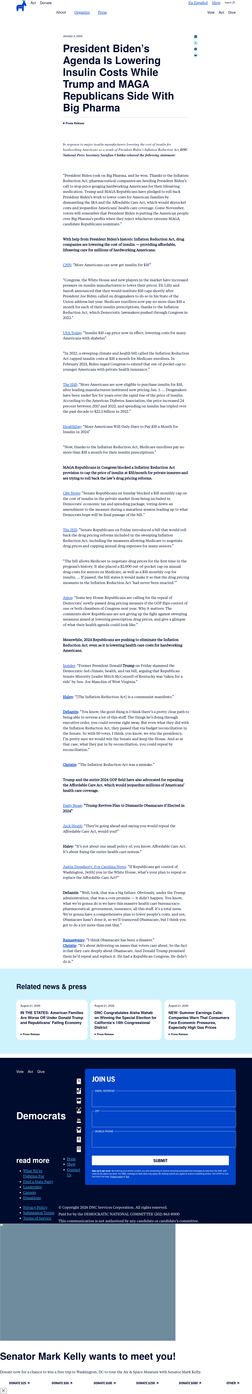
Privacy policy (116, 1176)
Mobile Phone (104, 1131)
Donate (46, 2)
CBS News (71, 493)
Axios (67, 597)
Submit (160, 1160)
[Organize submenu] (92, 12)
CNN (67, 265)
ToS (127, 1176)
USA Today (72, 333)
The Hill (70, 384)
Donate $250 (145, 1383)
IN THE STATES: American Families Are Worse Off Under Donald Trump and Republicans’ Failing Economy (51, 1017)
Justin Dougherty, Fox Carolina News (94, 867)
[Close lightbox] (3, 1391)
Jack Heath (72, 826)
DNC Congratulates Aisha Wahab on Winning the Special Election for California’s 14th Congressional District (125, 1020)
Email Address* (105, 1091)
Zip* (97, 1111)
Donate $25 (17, 1383)
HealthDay (72, 426)
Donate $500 (188, 1383)
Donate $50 (60, 1383)
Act (33, 2)
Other (231, 1383)
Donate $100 (103, 1383)
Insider (69, 665)
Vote (211, 12)
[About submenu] (68, 12)
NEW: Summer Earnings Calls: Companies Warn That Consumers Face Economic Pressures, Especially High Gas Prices (199, 1020)
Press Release (75, 123)
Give (232, 12)
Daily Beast (72, 805)
